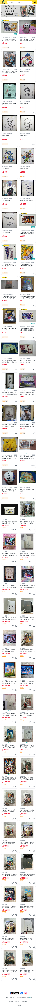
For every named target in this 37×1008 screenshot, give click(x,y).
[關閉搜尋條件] (16, 2)
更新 (30, 997)
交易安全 (19, 1005)
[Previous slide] (2, 27)
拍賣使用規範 (24, 1001)
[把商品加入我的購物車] (16, 530)
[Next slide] (16, 27)
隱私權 (17, 1001)
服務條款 (11, 1001)
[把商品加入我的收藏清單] (16, 48)
